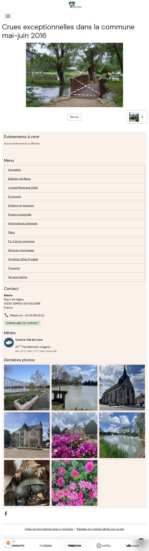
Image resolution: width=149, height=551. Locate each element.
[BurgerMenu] (8, 16)
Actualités (14, 169)
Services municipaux (21, 250)
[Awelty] (103, 545)
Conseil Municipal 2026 (23, 187)
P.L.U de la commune (21, 241)
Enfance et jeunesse (21, 205)
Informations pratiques (22, 223)
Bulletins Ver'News (19, 178)
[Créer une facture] (132, 545)
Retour (74, 117)
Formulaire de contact (22, 323)
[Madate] (46, 545)
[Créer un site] (17, 545)
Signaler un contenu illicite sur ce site (100, 529)
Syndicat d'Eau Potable (23, 259)
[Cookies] (8, 543)
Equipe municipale (19, 214)
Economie (14, 196)
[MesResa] (74, 545)
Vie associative (17, 277)
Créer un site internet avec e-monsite (49, 529)
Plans (11, 232)
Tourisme (14, 268)
